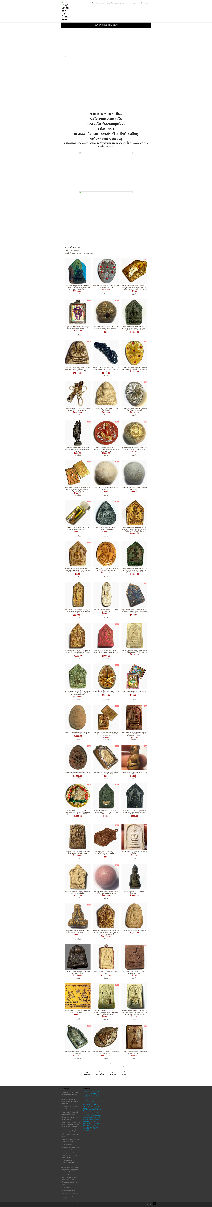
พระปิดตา (92, 1100)
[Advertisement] (106, 43)
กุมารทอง (86, 1092)
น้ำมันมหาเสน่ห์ (93, 1096)
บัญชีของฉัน (87, 1074)
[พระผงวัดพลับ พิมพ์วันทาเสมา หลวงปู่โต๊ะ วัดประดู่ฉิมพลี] (106, 595)
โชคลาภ (87, 1130)
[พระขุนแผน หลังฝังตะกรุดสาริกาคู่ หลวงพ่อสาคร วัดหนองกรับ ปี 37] (78, 877)
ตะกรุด (93, 1093)
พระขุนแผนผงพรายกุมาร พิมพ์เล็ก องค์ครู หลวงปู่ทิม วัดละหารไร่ (70, 1094)
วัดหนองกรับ (89, 1113)
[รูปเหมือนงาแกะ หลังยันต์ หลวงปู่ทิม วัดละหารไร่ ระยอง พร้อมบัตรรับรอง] (106, 554)
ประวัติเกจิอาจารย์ (119, 3)
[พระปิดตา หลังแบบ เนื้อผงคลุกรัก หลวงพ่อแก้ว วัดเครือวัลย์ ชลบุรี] (78, 957)
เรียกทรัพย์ (92, 1123)
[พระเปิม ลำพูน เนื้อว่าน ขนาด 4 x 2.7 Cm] (134, 916)
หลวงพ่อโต (85, 1121)
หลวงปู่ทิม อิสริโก (86, 1119)
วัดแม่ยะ (93, 1113)
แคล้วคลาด (92, 1128)
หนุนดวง (98, 1115)
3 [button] (102, 1067)
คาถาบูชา (86, 1094)
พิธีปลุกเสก (95, 1102)
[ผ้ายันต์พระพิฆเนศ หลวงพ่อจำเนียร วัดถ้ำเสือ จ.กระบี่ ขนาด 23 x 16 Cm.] (78, 996)
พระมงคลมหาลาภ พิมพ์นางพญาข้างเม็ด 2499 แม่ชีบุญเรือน (70, 1162)
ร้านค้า (66, 250)
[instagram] (150, 1204)
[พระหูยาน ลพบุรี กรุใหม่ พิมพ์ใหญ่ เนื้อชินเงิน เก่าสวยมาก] (134, 877)
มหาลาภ (87, 1106)
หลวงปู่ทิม (86, 1117)
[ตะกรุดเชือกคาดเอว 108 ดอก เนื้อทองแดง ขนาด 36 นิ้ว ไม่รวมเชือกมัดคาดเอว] (78, 394)
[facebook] (147, 1204)
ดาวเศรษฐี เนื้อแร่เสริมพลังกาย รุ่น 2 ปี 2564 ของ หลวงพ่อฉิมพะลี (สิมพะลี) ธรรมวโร (70, 1177)
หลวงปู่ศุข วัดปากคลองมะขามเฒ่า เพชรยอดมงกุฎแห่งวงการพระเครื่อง (70, 1196)
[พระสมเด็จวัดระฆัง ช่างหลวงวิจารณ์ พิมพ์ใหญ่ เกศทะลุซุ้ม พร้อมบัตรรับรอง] (78, 837)
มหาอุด (94, 1107)
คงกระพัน (94, 1091)
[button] (125, 1067)
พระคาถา (128, 3)
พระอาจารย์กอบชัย (87, 1102)
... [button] (115, 1067)
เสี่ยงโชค (86, 1126)
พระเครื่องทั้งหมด (74, 250)
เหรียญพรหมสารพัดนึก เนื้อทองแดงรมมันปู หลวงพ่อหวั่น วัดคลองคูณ (69, 1101)
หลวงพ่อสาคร (98, 1119)
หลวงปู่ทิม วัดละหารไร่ (95, 1117)
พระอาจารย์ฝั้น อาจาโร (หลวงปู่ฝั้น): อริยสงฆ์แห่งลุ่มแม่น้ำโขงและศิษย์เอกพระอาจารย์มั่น (70, 1124)
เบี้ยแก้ (94, 1121)
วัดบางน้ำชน (89, 1111)
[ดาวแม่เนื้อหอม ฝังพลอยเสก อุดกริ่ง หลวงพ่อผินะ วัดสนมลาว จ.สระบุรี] (106, 271)
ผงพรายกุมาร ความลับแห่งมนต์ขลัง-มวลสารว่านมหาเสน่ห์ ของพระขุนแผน (70, 1155)
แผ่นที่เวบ (147, 3)
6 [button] (110, 1067)
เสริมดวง (97, 1123)
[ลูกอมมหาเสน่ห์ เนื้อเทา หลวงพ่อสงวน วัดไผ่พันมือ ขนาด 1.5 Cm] (134, 473)
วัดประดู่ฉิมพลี (95, 1111)
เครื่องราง (90, 1121)
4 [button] (105, 1067)
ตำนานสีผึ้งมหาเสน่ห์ (67, 1144)
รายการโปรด (112, 1074)
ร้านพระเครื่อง (100, 3)
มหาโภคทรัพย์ (93, 1109)
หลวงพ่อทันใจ (65, 1187)
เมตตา (86, 1123)
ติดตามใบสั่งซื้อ (100, 1074)
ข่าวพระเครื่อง (109, 3)
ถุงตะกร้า (124, 1074)
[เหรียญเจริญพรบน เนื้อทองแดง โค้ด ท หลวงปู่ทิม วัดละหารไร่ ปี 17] (106, 1037)
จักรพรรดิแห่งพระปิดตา (68, 1191)
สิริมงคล (89, 1114)
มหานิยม (93, 1103)
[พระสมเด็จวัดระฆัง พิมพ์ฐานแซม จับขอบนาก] (106, 957)
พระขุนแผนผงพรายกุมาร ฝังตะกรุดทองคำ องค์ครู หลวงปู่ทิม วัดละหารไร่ (69, 1170)
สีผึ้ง (94, 1115)
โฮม (93, 3)
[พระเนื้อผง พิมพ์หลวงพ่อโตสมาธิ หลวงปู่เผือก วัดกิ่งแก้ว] (106, 394)
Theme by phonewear (83, 1204)
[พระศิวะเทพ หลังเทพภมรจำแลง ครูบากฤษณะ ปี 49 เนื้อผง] (134, 676)
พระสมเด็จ (98, 1100)
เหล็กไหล (92, 1126)
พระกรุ (92, 1098)
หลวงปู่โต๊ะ (92, 1119)
